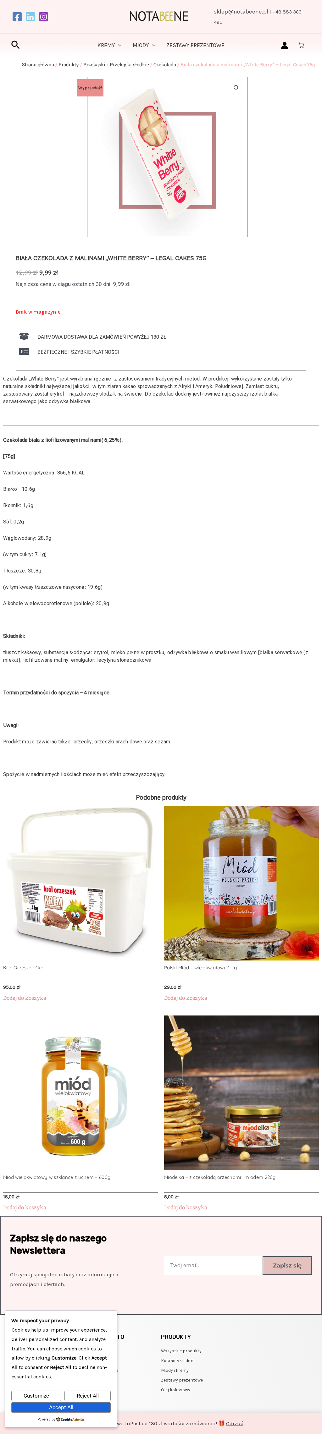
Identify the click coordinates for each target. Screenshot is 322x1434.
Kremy (106, 45)
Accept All (61, 1407)
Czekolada (164, 64)
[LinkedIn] (30, 17)
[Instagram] (43, 17)
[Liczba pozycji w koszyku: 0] (301, 45)
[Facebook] (17, 17)
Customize (36, 1396)
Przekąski (94, 64)
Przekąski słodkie (129, 64)
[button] (15, 45)
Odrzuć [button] (234, 1423)
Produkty (68, 64)
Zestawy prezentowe (195, 45)
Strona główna (38, 64)
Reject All (88, 1396)
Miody (141, 45)
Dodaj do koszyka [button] (24, 997)
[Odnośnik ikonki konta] (284, 45)
